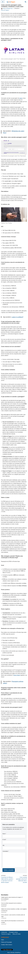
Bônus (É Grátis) (17, 934)
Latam (20, 98)
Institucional (4, 932)
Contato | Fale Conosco (6, 944)
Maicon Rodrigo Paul (7, 8)
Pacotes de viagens (6, 934)
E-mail (4, 839)
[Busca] (25, 2)
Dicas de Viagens (5, 10)
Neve (8, 952)
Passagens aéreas (13, 932)
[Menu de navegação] (2, 2)
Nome (4, 833)
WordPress (18, 952)
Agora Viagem (17, 675)
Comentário (6, 851)
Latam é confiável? (17, 317)
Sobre (2, 939)
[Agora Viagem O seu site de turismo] (11, 2)
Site (3, 845)
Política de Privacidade (6, 942)
